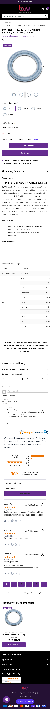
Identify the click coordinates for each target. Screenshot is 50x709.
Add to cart (29, 146)
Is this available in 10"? (10, 401)
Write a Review (25, 493)
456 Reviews (17, 466)
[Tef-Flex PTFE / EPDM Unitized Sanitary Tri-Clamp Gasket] (14, 617)
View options (13, 645)
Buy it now (25, 153)
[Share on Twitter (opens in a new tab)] (16, 521)
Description (8, 178)
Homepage (6, 22)
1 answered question (10, 36)
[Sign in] (42, 9)
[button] (7, 144)
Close (25, 654)
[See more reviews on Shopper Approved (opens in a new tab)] (20, 521)
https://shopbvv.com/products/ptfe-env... (22, 416)
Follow (4, 404)
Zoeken (45, 16)
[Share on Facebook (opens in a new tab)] (12, 521)
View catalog (3, 9)
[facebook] (14, 674)
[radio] (36, 456)
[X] (19, 674)
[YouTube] (8, 674)
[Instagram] (3, 674)
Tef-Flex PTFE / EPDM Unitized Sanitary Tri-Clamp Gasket (13, 634)
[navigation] (14, 94)
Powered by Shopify (30, 693)
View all (5, 424)
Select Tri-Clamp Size (11, 103)
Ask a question (28, 36)
